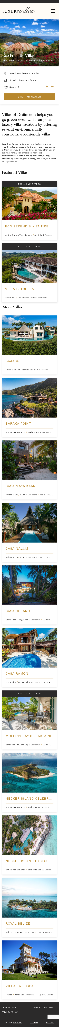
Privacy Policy (10, 1012)
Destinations (9, 1007)
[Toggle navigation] (53, 11)
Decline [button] (50, 1023)
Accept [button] (34, 1023)
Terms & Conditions (42, 1007)
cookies (17, 1023)
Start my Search (29, 96)
